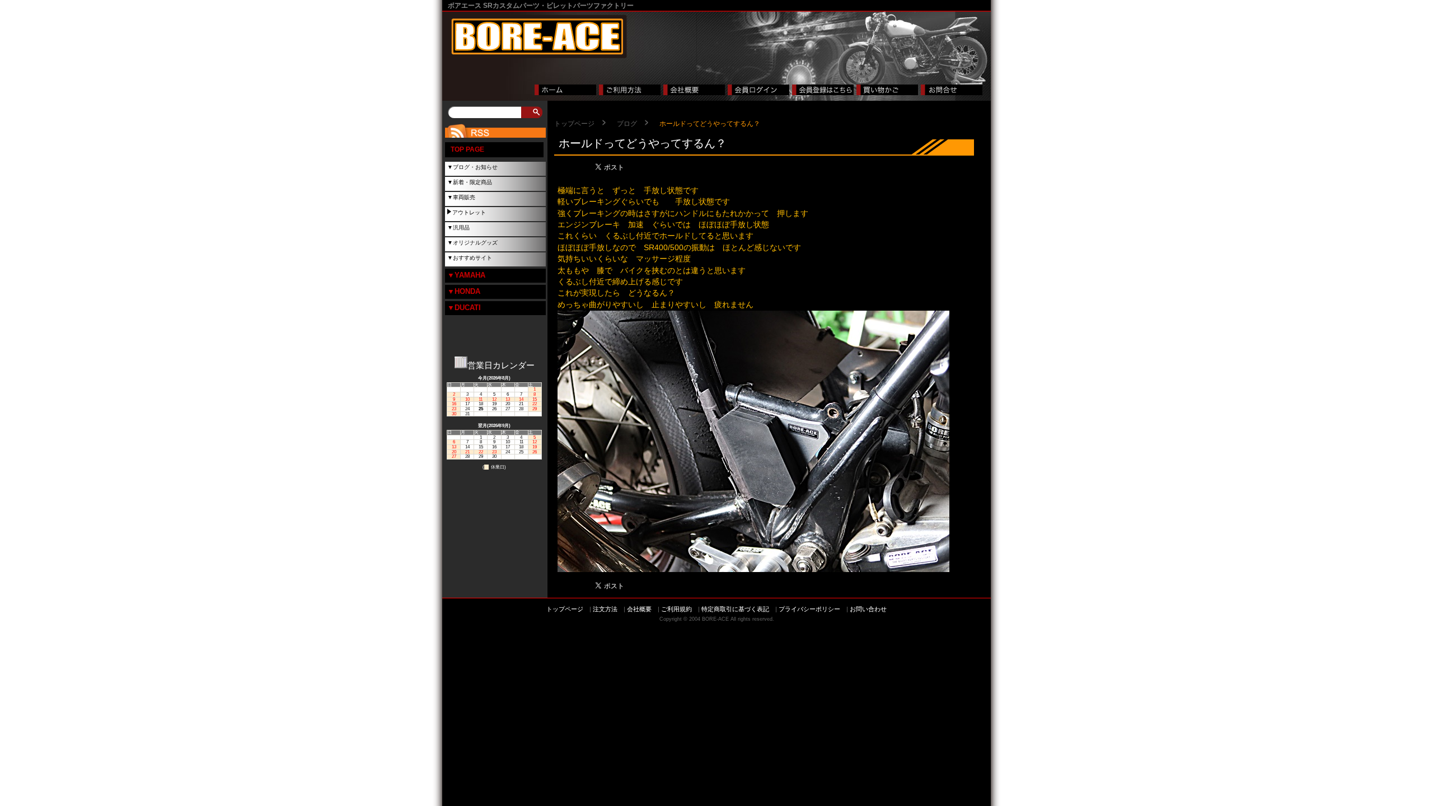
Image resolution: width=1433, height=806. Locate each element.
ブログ (627, 124)
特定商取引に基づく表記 (735, 609)
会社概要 (639, 609)
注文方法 (605, 609)
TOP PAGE (467, 149)
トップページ (574, 124)
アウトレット (469, 212)
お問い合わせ (868, 609)
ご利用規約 (676, 609)
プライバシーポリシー (809, 609)
